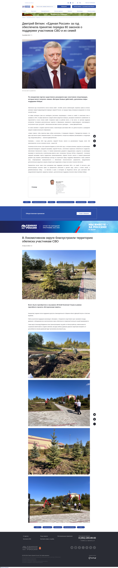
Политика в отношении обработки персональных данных (35, 561)
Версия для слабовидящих (90, 2)
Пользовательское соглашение (29, 558)
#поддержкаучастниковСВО (39, 202)
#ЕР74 (27, 202)
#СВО (81, 527)
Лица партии (33, 11)
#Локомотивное (47, 527)
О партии (24, 11)
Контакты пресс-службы (47, 539)
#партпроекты (58, 527)
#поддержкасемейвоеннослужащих (65, 202)
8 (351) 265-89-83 (87, 538)
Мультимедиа (80, 11)
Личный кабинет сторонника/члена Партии (84, 6)
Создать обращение (84, 213)
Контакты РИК (27, 539)
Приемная (70, 11)
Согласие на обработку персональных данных (32, 562)
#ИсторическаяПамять (69, 527)
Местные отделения (58, 11)
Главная (23, 17)
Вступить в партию (91, 11)
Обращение (64, 6)
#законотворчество (81, 202)
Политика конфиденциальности (29, 560)
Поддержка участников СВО (59, 14)
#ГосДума (91, 202)
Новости (38, 17)
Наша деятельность (45, 11)
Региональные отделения (64, 536)
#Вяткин (51, 202)
